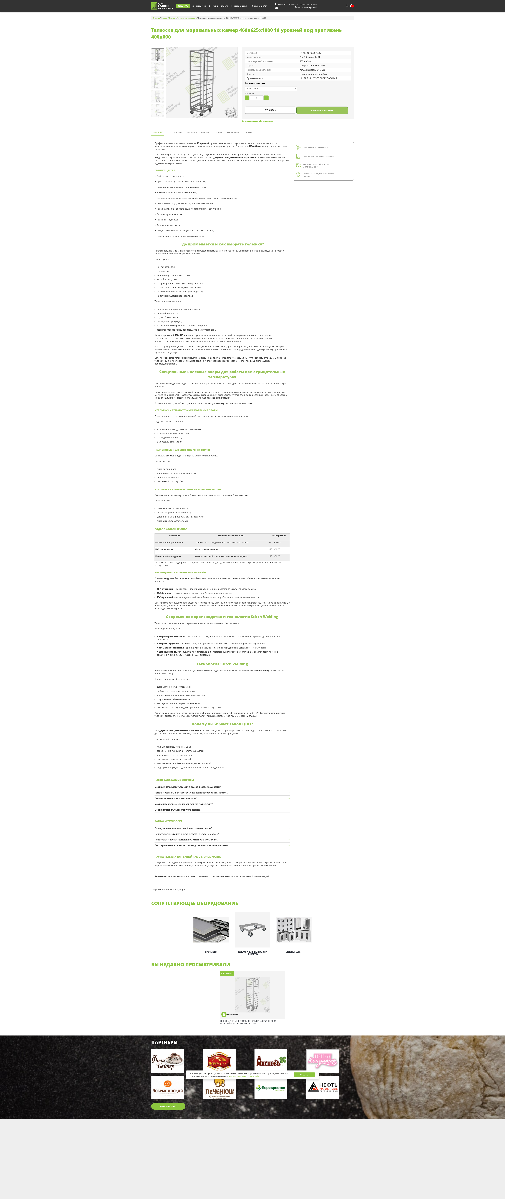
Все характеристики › (256, 83)
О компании (257, 6)
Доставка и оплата (218, 6)
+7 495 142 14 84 (297, 4)
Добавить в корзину (322, 110)
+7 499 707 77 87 (284, 4)
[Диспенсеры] (293, 929)
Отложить (232, 1014)
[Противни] (211, 929)
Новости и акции (239, 6)
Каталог (182, 6)
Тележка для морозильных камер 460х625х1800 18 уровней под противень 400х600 (248, 1022)
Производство (199, 6)
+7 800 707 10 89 (310, 4)
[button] (158, 117)
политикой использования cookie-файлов (244, 1076)
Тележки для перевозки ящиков (252, 953)
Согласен (304, 1075)
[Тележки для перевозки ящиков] (252, 929)
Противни (211, 951)
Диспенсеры (293, 951)
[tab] (157, 133)
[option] (211, 933)
